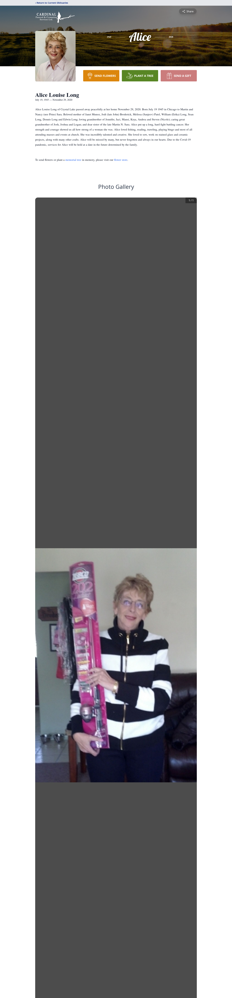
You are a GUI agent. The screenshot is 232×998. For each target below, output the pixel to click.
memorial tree (73, 160)
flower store (120, 160)
